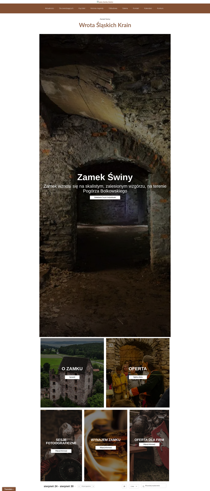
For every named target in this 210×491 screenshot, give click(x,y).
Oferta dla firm (149, 440)
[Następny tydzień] (93, 486)
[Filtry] (124, 486)
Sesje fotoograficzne (61, 441)
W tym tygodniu (86, 486)
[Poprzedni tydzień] (79, 486)
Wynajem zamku (106, 440)
